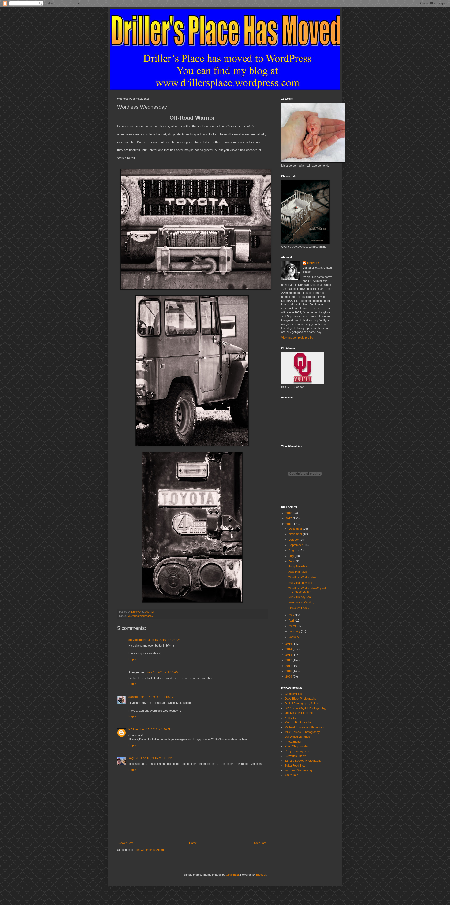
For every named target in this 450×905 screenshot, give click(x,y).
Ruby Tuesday (297, 566)
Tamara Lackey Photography (303, 760)
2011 (289, 665)
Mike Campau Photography (302, 732)
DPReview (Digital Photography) (305, 708)
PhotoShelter (293, 741)
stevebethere (137, 639)
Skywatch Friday (298, 608)
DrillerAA (313, 263)
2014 (289, 649)
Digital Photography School (302, 703)
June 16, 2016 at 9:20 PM (156, 758)
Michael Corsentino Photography (306, 727)
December (296, 528)
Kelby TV (290, 717)
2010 (289, 671)
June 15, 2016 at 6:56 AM (162, 672)
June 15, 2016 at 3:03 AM (164, 639)
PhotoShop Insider (296, 746)
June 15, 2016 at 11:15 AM (157, 697)
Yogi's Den (291, 775)
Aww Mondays (297, 572)
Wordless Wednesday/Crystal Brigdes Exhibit (307, 590)
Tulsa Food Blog (295, 765)
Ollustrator (232, 874)
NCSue (133, 729)
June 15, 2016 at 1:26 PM (155, 729)
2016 (289, 524)
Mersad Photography (298, 722)
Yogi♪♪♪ (133, 758)
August (293, 550)
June (292, 561)
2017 (289, 518)
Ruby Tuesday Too (300, 583)
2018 (289, 513)
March (293, 626)
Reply (132, 659)
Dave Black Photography (300, 698)
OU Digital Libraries (297, 736)
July (292, 556)
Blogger (261, 874)
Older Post (259, 843)
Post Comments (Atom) (149, 850)
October (294, 539)
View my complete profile (297, 337)
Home (193, 843)
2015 (289, 643)
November (296, 534)
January (294, 637)
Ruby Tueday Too (299, 597)
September (296, 545)
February (295, 631)
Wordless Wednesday (140, 616)
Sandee (133, 697)
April (292, 620)
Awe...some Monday (301, 602)
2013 (289, 654)
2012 (289, 660)
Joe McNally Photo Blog (300, 713)
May (292, 615)
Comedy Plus (293, 694)
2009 (289, 676)
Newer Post (125, 843)
